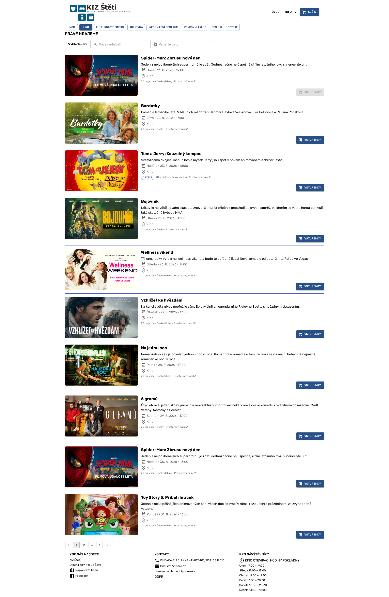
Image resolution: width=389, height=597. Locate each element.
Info (288, 12)
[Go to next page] (107, 545)
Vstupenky (312, 139)
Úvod (276, 12)
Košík (312, 12)
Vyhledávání (77, 44)
